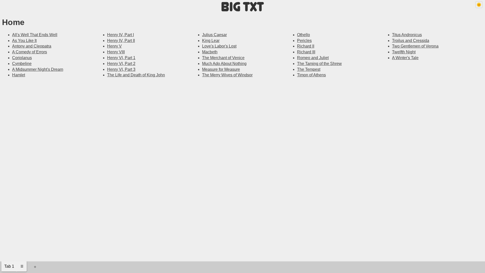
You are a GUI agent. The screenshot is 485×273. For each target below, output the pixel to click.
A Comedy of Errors (29, 52)
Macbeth (209, 52)
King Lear (211, 40)
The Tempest (308, 69)
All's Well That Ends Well (34, 35)
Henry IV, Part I (120, 35)
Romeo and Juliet (313, 58)
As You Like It (24, 40)
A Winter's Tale (405, 58)
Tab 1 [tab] (9, 266)
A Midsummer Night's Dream (37, 69)
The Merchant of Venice (223, 58)
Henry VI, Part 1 (121, 58)
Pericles (304, 40)
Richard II (305, 46)
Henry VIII (116, 52)
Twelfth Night (404, 52)
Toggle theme (477, 6)
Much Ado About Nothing (224, 63)
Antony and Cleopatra (31, 46)
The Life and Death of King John (136, 75)
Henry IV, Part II (121, 40)
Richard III (306, 52)
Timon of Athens (311, 75)
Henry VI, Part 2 (121, 63)
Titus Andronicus (407, 35)
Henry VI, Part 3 (121, 69)
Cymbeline (22, 63)
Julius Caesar (214, 35)
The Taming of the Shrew (319, 63)
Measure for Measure (221, 69)
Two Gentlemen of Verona (415, 46)
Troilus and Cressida (410, 40)
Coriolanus (22, 58)
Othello (303, 35)
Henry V (114, 46)
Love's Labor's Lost (219, 46)
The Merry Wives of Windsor (227, 75)
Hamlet (18, 75)
